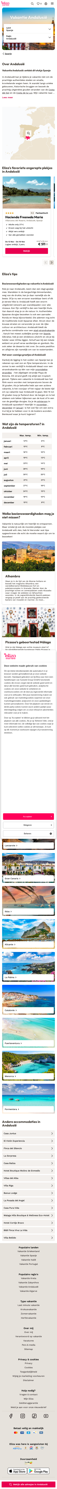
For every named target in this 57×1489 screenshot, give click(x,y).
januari (19, 408)
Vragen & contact (28, 1394)
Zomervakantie (28, 1313)
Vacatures (28, 1340)
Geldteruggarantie (28, 1403)
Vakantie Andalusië (28, 1287)
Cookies (29, 1367)
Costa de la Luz (24, 93)
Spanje (46, 333)
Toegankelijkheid (28, 1372)
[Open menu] (52, 4)
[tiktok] (34, 1418)
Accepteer (27, 816)
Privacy (28, 1363)
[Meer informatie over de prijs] (47, 244)
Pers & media (28, 1345)
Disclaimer (28, 1380)
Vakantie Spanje (28, 1255)
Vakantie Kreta (28, 1278)
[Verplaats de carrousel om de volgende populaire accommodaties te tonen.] (51, 262)
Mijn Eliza (28, 1399)
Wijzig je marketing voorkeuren (28, 1376)
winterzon (42, 401)
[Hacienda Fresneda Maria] (27, 216)
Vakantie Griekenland (28, 1251)
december (7, 408)
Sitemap (28, 1349)
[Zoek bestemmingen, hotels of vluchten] (32, 3)
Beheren (27, 833)
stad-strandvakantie (44, 330)
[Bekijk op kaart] (28, 133)
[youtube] (46, 1418)
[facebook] (11, 1418)
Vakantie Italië (28, 1260)
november (41, 404)
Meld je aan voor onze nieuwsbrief (28, 1407)
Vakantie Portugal (28, 1264)
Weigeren (27, 825)
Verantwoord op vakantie (28, 1336)
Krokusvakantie (29, 1309)
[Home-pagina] (5, 3)
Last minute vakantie (29, 1305)
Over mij (28, 1332)
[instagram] (22, 1418)
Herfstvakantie (28, 1318)
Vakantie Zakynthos (28, 1282)
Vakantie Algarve (28, 1291)
